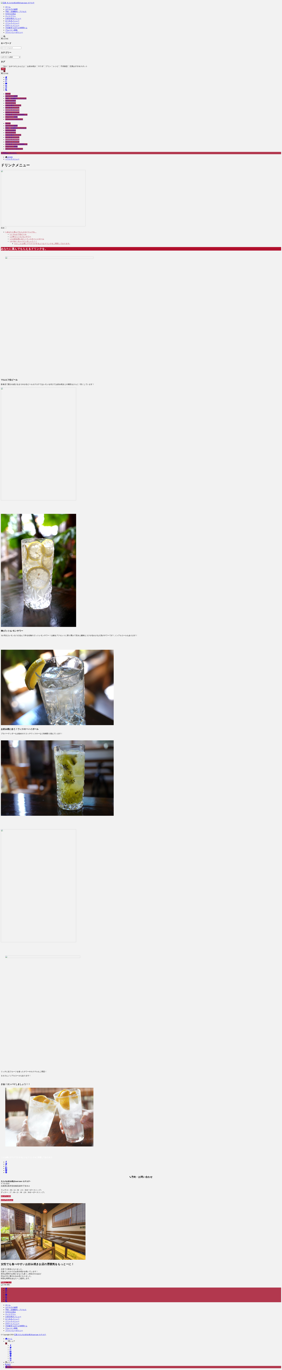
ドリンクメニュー (12, 23)
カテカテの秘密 (11, 9)
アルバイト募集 (11, 30)
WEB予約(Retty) (7, 1200)
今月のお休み (10, 14)
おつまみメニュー (12, 21)
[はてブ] (6, 1168)
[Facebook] (6, 1162)
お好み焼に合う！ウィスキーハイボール (27, 239)
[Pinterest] (10, 1360)
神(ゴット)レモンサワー (20, 237)
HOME (10, 157)
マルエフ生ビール (18, 234)
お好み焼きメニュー (13, 18)
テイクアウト (10, 16)
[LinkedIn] (10, 1358)
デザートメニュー (12, 25)
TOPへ (9, 1367)
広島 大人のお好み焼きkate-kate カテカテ (30, 1335)
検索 (3, 69)
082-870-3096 (6, 1196)
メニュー (10, 1362)
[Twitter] (6, 1164)
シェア (12, 1341)
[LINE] (6, 1172)
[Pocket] (6, 1170)
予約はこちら (6, 1282)
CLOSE (5, 39)
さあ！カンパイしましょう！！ (23, 241)
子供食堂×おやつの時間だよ (16, 28)
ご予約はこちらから (9, 153)
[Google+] (6, 1166)
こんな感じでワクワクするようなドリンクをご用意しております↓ (42, 244)
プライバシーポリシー (14, 32)
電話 (9, 1365)
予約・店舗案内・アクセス (15, 11)
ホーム (8, 7)
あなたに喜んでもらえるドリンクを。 (21, 232)
